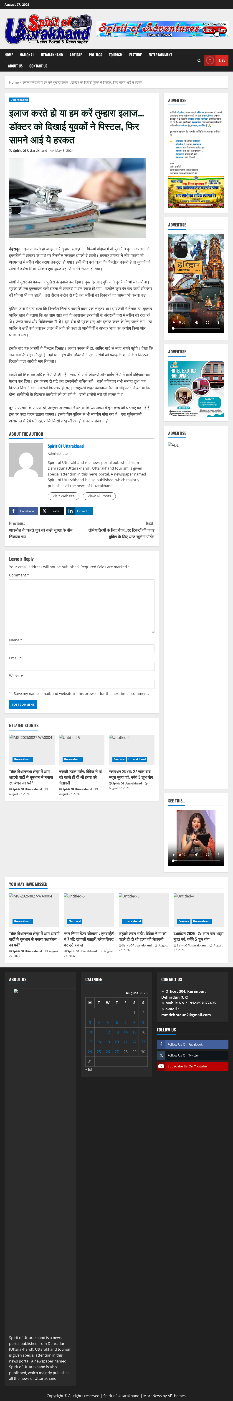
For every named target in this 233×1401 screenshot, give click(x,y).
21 (126, 1041)
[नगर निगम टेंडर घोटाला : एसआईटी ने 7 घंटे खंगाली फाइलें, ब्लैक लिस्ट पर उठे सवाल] (89, 910)
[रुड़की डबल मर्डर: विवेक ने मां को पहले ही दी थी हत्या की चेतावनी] (82, 750)
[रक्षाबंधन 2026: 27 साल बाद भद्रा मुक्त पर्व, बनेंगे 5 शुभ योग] (131, 750)
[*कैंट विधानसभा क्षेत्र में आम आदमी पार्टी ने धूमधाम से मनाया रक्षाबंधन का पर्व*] (32, 750)
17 (90, 1041)
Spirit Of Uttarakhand (30, 150)
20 (117, 1041)
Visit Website (64, 496)
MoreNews (152, 1395)
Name (15, 640)
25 (99, 1051)
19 (108, 1041)
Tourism (115, 54)
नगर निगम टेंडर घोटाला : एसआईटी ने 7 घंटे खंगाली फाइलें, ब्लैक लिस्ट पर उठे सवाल (89, 939)
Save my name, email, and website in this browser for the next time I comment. (81, 693)
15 (134, 1032)
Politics (95, 54)
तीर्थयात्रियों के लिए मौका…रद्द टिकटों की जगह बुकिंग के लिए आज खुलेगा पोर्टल (121, 529)
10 (90, 1032)
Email (15, 658)
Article (76, 54)
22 (134, 1041)
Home (9, 54)
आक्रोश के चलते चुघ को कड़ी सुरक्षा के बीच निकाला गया (40, 529)
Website (16, 675)
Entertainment (160, 54)
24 (90, 1051)
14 (126, 1032)
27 (117, 1051)
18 (99, 1041)
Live (222, 60)
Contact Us (38, 66)
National (27, 54)
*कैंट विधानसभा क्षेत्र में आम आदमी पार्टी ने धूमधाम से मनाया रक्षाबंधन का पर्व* (31, 777)
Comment (19, 575)
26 (108, 1051)
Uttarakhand (52, 54)
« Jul (88, 1069)
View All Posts (99, 496)
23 (143, 1041)
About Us (15, 66)
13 (117, 1032)
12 (108, 1032)
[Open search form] (199, 60)
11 (99, 1032)
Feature (135, 54)
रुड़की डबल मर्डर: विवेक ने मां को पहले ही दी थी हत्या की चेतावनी (80, 777)
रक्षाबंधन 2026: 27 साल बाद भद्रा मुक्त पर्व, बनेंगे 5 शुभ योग (131, 774)
